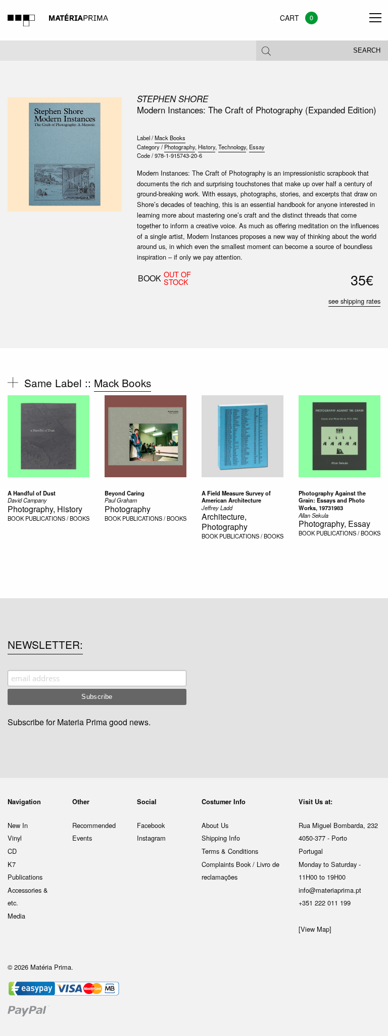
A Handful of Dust (32, 493)
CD (12, 851)
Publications (25, 877)
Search (366, 50)
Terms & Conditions (230, 851)
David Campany (27, 500)
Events (82, 838)
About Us (215, 825)
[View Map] (315, 929)
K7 (12, 864)
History (206, 147)
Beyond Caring (124, 493)
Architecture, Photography (225, 522)
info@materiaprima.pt (330, 890)
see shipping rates (354, 301)
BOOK (16, 518)
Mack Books (170, 138)
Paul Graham (121, 500)
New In (18, 825)
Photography (179, 147)
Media (16, 916)
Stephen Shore (172, 99)
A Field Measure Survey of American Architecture (236, 497)
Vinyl (15, 838)
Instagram (151, 838)
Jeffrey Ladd (217, 508)
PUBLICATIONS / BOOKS (57, 518)
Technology (232, 147)
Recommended (94, 825)
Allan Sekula (313, 515)
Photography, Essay (334, 523)
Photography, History (45, 509)
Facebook (151, 825)
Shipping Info (221, 838)
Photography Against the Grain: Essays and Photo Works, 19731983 (332, 500)
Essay (257, 147)
